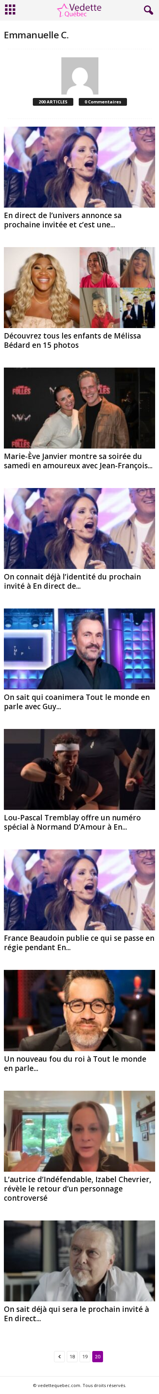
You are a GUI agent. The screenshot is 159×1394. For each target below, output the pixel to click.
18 (72, 1357)
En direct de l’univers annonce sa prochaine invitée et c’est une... (63, 220)
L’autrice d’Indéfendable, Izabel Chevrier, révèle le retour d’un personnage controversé (77, 1188)
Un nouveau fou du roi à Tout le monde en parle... (75, 1063)
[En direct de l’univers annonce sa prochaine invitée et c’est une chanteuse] (79, 167)
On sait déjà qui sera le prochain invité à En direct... (76, 1314)
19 (85, 1357)
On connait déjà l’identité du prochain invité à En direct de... (72, 581)
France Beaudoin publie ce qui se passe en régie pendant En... (79, 942)
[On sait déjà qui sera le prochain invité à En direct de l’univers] (79, 1260)
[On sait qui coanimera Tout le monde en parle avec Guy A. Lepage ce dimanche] (79, 648)
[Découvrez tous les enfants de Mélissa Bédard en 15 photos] (79, 287)
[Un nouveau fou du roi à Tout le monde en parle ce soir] (79, 1010)
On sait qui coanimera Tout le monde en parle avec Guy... (77, 702)
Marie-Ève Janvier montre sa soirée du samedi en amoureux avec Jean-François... (78, 461)
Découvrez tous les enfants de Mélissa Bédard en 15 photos (72, 340)
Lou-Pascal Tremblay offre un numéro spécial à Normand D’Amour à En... (72, 822)
